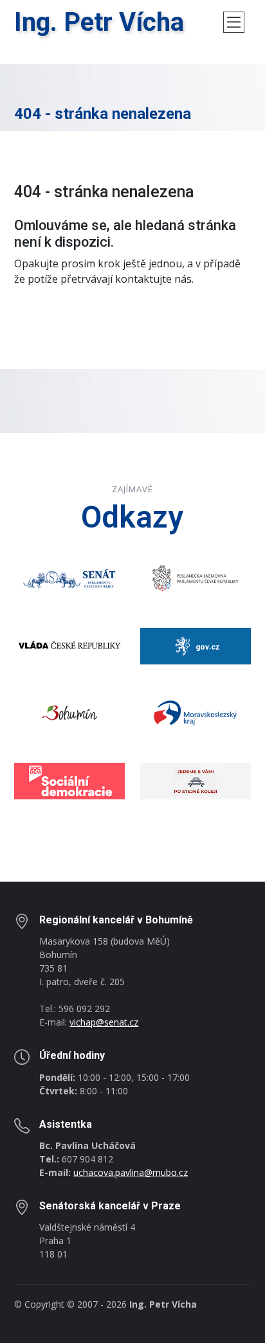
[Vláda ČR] (69, 645)
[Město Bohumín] (69, 713)
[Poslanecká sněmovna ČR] (195, 577)
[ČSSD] (69, 780)
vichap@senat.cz (103, 1022)
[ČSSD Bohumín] (195, 780)
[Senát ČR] (69, 577)
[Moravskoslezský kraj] (195, 713)
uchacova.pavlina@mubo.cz (130, 1172)
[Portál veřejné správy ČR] (195, 645)
